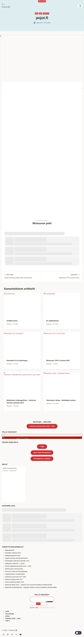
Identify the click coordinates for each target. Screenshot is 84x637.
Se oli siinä (42, 1)
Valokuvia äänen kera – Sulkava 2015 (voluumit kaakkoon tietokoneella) (28, 585)
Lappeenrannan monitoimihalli (15, 574)
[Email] (20, 634)
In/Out (7, 616)
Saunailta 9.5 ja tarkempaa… (18, 360)
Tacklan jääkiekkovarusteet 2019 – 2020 (18, 566)
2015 (40, 13)
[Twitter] (7, 634)
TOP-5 (7, 621)
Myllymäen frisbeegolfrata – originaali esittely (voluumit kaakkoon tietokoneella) (31, 587)
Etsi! (38, 603)
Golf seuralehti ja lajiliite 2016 (14, 582)
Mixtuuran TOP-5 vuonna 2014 (69, 276)
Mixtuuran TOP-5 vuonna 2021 (58, 360)
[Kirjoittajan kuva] (35, 23)
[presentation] (22, 305)
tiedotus (46, 13)
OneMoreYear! (12, 321)
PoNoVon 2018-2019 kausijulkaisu (16, 571)
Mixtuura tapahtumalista (10, 468)
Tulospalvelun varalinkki (42, 458)
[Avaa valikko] (80, 6)
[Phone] (16, 634)
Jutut (7, 611)
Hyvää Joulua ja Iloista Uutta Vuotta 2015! (18, 276)
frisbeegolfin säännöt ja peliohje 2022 (17, 561)
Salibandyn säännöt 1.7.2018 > (15, 563)
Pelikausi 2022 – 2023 (12, 618)
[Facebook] (12, 634)
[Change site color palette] (78, 633)
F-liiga (42, 446)
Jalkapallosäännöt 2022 (12, 555)
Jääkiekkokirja (9, 550)
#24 (41, 22)
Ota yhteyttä (9, 614)
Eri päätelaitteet (52, 321)
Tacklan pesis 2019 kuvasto (14, 569)
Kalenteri (6, 470)
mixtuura (42, 607)
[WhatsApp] (3, 634)
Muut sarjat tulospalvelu (42, 452)
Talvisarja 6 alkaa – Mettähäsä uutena (61, 400)
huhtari (47, 607)
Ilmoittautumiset (12, 470)
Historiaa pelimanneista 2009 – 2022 (42, 426)
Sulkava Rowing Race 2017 (14, 579)
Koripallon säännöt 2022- (13, 553)
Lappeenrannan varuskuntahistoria (16, 558)
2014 (36, 13)
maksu (52, 607)
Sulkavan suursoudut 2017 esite (15, 577)
